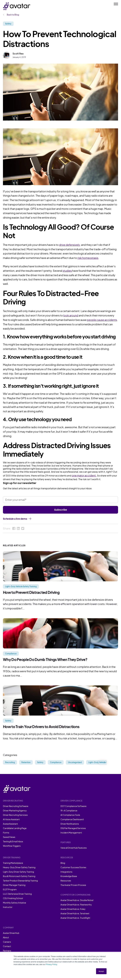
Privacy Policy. (51, 964)
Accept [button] (101, 971)
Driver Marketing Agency (15, 810)
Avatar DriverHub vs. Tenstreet (74, 913)
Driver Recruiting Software (15, 806)
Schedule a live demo (15, 518)
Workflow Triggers (12, 845)
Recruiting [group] (10, 762)
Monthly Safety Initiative (14, 902)
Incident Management (71, 832)
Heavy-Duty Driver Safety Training (19, 867)
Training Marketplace (13, 863)
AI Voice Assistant (11, 819)
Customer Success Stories (73, 867)
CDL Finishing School (13, 898)
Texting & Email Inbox (13, 841)
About (6, 937)
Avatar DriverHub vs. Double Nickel (76, 900)
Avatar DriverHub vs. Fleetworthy (76, 904)
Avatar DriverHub (11, 933)
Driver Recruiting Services (15, 815)
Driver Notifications (69, 823)
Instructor (7, 907)
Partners (7, 950)
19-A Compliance (68, 810)
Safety (8, 24)
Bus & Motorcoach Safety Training (19, 876)
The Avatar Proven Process (73, 885)
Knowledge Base (68, 876)
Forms (6, 832)
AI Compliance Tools (70, 815)
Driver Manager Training (14, 885)
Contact (7, 946)
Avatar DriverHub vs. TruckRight (75, 917)
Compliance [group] (55, 762)
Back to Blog (12, 14)
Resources (65, 880)
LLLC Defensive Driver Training (17, 893)
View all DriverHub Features (73, 847)
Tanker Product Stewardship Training (20, 880)
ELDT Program (10, 889)
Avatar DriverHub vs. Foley (72, 909)
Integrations (66, 871)
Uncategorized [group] (75, 762)
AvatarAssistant (10, 823)
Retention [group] (26, 762)
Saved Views (9, 837)
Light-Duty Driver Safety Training (18, 871)
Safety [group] (40, 762)
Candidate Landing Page (15, 828)
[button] (102, 762)
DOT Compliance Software (73, 806)
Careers (7, 941)
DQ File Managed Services (73, 828)
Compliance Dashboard (72, 819)
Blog (62, 863)
